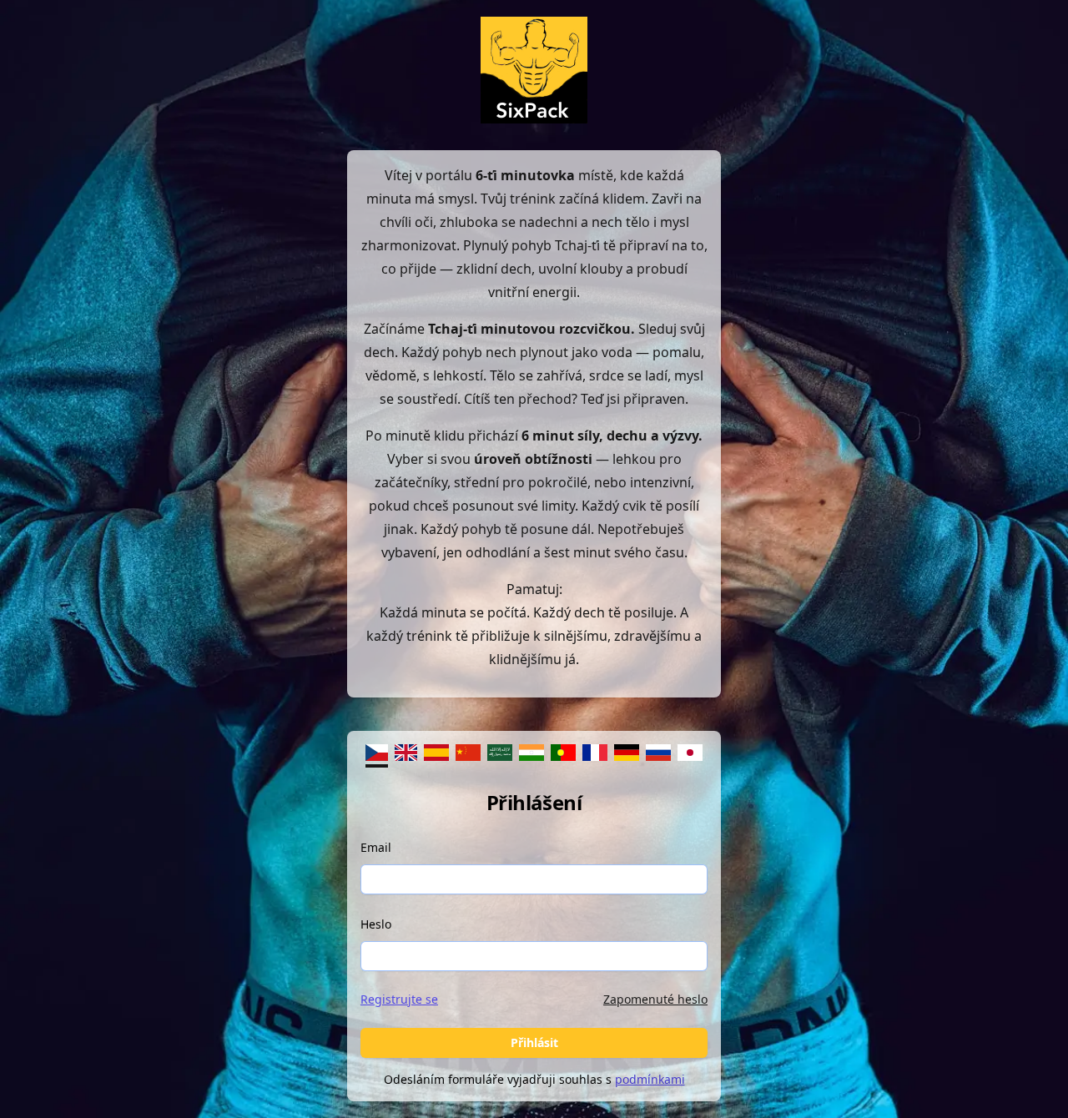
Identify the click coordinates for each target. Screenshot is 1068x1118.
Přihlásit (534, 1042)
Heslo (375, 924)
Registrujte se (399, 999)
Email (375, 847)
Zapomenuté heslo (655, 999)
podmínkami (650, 1079)
